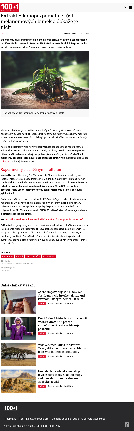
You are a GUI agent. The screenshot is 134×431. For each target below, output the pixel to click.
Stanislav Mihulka (69, 33)
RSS (21, 418)
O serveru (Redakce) (93, 418)
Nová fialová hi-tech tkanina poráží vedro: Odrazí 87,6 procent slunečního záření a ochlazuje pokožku (62, 324)
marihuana (7, 256)
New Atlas (25, 263)
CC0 (8, 270)
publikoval (6, 161)
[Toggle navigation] (130, 7)
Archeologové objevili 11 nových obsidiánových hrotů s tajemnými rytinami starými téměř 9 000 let (61, 295)
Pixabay (4, 270)
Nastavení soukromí (37, 418)
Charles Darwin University (11, 263)
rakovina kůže (33, 256)
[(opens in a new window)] (127, 422)
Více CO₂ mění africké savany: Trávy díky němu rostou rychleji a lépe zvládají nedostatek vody (62, 348)
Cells (31, 263)
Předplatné (10, 418)
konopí (19, 256)
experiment (49, 256)
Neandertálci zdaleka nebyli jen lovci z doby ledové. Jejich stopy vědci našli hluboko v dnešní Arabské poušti (60, 376)
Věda (42, 304)
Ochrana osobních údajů (65, 418)
